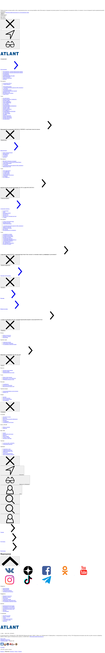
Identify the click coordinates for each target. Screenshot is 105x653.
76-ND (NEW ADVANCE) (8, 175)
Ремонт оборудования (7, 377)
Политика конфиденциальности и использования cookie (17, 12)
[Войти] (10, 519)
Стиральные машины (5, 198)
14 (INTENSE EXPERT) (8, 240)
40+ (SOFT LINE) (6, 113)
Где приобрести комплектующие (9, 344)
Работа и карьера (6, 427)
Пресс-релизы (6, 436)
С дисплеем (5, 88)
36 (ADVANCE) (6, 119)
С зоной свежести (6, 84)
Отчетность (5, 452)
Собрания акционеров (7, 450)
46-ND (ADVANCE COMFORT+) (10, 99)
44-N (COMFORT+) (7, 101)
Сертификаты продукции (8, 422)
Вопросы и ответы (7, 336)
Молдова (12, 651)
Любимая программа (7, 228)
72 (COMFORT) (6, 171)
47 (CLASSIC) (6, 103)
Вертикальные (6, 153)
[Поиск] (10, 499)
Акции (4, 432)
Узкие (4, 211)
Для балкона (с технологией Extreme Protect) (12, 162)
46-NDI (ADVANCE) (7, 116)
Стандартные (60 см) (7, 83)
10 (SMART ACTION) (7, 234)
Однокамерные (6, 74)
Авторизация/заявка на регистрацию (10, 391)
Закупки (4, 397)
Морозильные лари (7, 166)
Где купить (3, 287)
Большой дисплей (6, 222)
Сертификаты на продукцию (9, 608)
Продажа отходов (6, 398)
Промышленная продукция (8, 372)
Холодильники (3, 59)
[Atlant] (9, 57)
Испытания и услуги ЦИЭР (8, 606)
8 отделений (5, 164)
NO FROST (5, 154)
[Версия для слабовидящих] (10, 44)
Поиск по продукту (7, 335)
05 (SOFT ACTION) (7, 244)
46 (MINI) (5, 114)
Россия (16, 651)
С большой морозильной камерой (10, 90)
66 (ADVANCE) (6, 104)
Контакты (5, 417)
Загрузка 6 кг (5, 214)
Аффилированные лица (8, 451)
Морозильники (3, 140)
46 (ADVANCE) (6, 98)
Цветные (5, 79)
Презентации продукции (8, 434)
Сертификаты (6, 384)
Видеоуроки (5, 337)
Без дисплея (5, 229)
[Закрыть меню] (10, 135)
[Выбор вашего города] (10, 34)
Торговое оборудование (8, 370)
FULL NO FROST (6, 76)
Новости (5, 435)
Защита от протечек (7, 226)
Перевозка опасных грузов (8, 379)
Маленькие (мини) (7, 213)
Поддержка (3, 330)
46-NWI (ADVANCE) (7, 117)
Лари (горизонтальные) (8, 152)
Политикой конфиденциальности (37, 636)
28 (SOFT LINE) (6, 107)
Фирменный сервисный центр (9, 600)
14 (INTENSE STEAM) (7, 238)
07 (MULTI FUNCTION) (8, 236)
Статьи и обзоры (6, 437)
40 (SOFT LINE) (6, 108)
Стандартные (5, 210)
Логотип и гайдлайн (7, 438)
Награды (5, 420)
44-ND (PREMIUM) (7, 102)
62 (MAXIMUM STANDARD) (9, 111)
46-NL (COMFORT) (7, 115)
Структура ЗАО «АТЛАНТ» (9, 443)
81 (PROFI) (5, 176)
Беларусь (2, 651)
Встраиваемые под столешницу (9, 230)
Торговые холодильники (5, 265)
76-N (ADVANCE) (7, 170)
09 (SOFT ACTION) (7, 237)
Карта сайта (2, 638)
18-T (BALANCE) (6, 242)
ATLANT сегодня (6, 615)
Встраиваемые (6, 73)
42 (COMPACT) (6, 110)
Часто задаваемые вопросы (8, 454)
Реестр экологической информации (10, 419)
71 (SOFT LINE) (6, 172)
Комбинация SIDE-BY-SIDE (9, 75)
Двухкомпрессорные (7, 89)
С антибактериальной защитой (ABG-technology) (13, 87)
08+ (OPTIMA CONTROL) (8, 243)
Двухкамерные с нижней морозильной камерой (13, 71)
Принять (2, 13)
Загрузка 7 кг (5, 215)
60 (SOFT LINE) (6, 100)
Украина (20, 651)
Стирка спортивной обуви (8, 221)
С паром (4, 217)
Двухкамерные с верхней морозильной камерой (13, 72)
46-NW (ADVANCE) (7, 109)
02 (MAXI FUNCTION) (8, 235)
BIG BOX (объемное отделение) (9, 161)
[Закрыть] (10, 24)
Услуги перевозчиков (7, 399)
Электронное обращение (8, 343)
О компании (3, 412)
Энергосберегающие (7, 86)
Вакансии (5, 428)
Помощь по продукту (7, 595)
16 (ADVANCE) (6, 112)
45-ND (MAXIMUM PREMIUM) (9, 105)
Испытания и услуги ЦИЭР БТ (9, 378)
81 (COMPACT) (6, 177)
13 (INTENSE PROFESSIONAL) (9, 239)
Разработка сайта (4, 640)
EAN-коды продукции (7, 385)
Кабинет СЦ (5, 392)
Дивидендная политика (8, 453)
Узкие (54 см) (5, 94)
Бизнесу (2, 365)
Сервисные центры (7, 342)
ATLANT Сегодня (7, 416)
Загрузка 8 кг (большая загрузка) (9, 216)
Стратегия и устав (6, 449)
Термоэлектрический (7, 78)
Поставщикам (6, 400)
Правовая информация (5, 639)
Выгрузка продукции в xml (8, 386)
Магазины (2, 298)
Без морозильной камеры (8, 93)
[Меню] (0, 29)
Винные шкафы (6, 371)
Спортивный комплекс (7, 444)
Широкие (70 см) (6, 92)
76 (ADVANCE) (6, 173)
